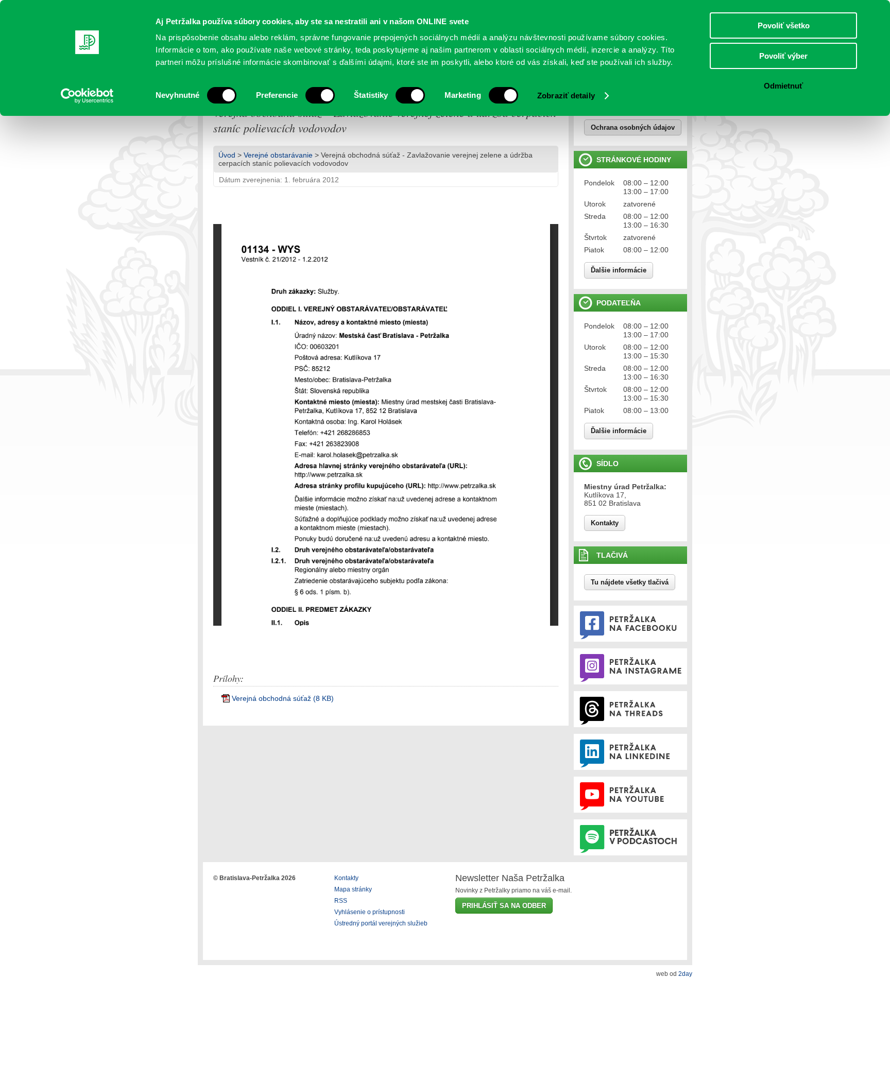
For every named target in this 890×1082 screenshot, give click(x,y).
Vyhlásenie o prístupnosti (369, 912)
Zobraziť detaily (566, 95)
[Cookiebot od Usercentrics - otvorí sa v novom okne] (87, 96)
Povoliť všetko (784, 25)
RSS (340, 900)
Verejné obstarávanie (278, 155)
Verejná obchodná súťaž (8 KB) (283, 698)
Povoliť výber (783, 55)
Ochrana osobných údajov (633, 127)
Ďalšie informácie (618, 270)
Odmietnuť (783, 85)
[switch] (320, 95)
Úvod (226, 155)
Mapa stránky (353, 889)
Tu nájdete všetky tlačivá (630, 582)
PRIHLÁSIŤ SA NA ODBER (504, 905)
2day (685, 973)
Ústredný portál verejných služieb (380, 923)
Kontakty (605, 523)
